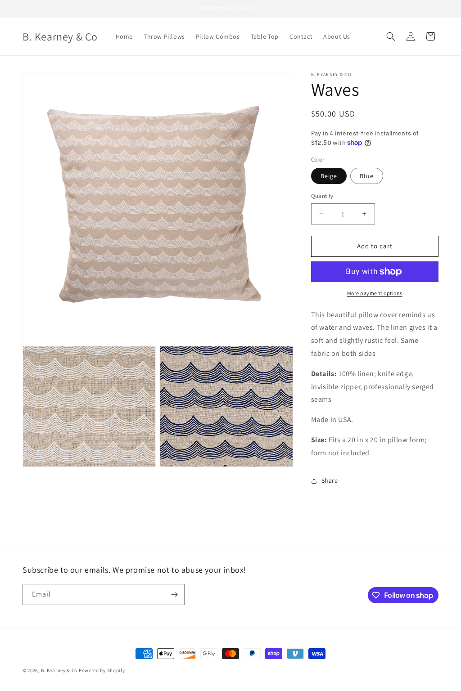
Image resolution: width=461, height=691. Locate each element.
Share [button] (329, 480)
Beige (329, 176)
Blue (367, 176)
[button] (391, 36)
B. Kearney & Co (59, 670)
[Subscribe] (174, 594)
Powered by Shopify (102, 670)
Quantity (322, 196)
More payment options (374, 293)
